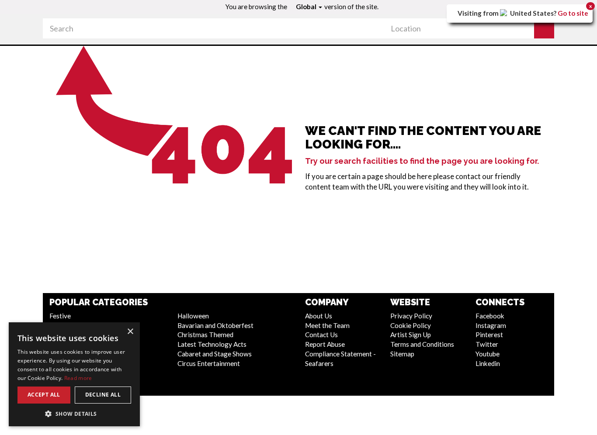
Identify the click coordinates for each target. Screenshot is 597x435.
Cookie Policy (410, 325)
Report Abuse (325, 344)
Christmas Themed (205, 334)
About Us (318, 316)
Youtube (488, 354)
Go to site (573, 13)
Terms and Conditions (422, 344)
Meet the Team (327, 325)
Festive (60, 316)
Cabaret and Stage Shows (214, 354)
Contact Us (321, 334)
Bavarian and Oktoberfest (215, 325)
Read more (78, 378)
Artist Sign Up (410, 334)
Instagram (491, 325)
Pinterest (489, 334)
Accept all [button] (44, 394)
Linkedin (488, 363)
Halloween (193, 316)
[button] (544, 28)
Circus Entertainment (208, 363)
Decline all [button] (103, 394)
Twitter (487, 344)
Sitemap (402, 354)
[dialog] (74, 374)
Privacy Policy (411, 316)
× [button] (130, 331)
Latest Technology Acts (211, 344)
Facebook (490, 316)
